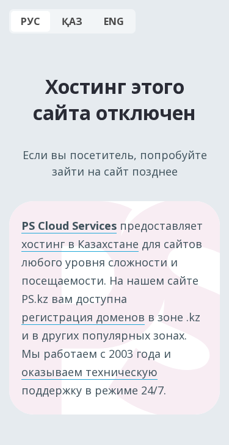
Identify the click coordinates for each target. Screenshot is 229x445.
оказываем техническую (89, 372)
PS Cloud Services (69, 225)
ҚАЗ (72, 21)
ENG (114, 21)
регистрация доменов (83, 317)
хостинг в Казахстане (80, 244)
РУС (30, 21)
